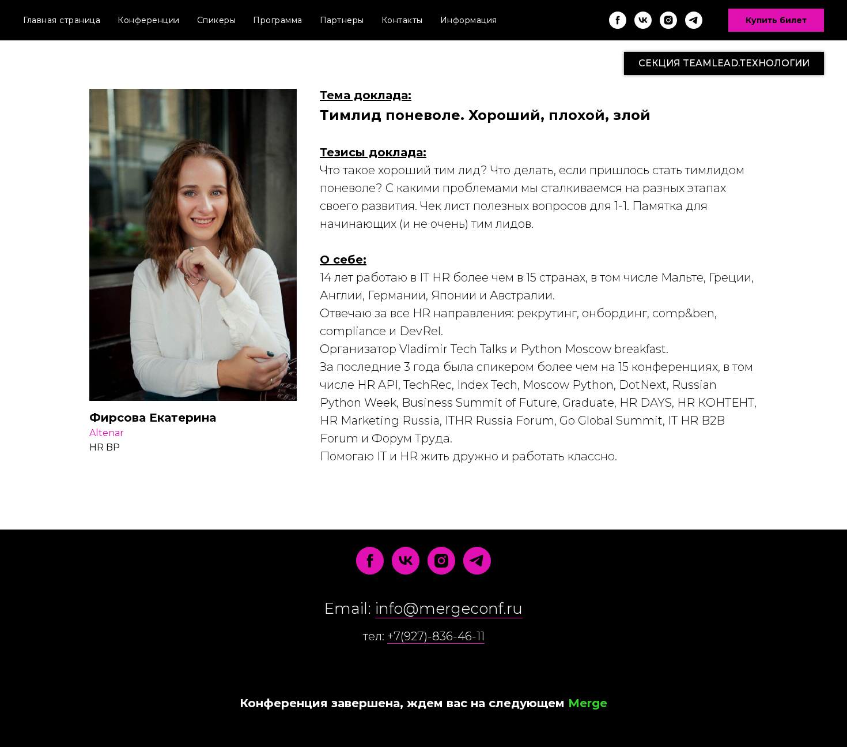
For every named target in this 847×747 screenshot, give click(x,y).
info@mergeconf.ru (449, 608)
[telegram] (693, 20)
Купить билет (776, 20)
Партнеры (342, 20)
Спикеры (216, 20)
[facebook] (617, 20)
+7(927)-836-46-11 (436, 636)
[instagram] (668, 20)
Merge (587, 703)
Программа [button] (277, 20)
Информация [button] (468, 20)
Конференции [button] (149, 20)
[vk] (643, 20)
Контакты (402, 20)
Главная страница (61, 20)
